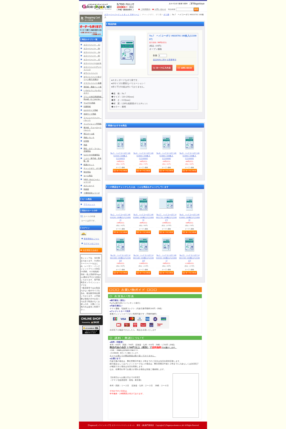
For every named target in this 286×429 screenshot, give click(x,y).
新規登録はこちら (91, 239)
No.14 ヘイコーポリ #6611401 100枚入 (143, 258)
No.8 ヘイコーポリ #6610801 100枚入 (166, 156)
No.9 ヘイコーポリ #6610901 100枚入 (189, 156)
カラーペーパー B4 (92, 49)
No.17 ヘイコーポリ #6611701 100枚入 (166, 217)
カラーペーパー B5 (92, 56)
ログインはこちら (91, 243)
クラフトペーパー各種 (92, 83)
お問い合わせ (160, 9)
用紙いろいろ (89, 138)
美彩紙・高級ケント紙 (92, 87)
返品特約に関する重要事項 (164, 60)
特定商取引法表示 (90, 250)
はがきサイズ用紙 (91, 110)
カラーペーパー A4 (92, 52)
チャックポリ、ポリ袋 (92, 168)
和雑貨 (86, 189)
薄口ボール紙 (89, 134)
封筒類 (86, 141)
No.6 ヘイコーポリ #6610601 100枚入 (143, 156)
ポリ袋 (166, 14)
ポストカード (89, 186)
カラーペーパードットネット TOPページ (121, 14)
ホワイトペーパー (91, 73)
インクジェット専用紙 (92, 124)
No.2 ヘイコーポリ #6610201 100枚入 (120, 217)
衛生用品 (87, 172)
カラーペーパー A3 (92, 45)
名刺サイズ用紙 (90, 114)
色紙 (85, 145)
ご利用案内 (145, 9)
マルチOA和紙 (89, 103)
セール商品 (88, 176)
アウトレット (89, 204)
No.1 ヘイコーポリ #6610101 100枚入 (166, 258)
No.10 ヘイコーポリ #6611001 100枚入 (120, 258)
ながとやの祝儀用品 (92, 155)
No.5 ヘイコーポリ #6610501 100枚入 (120, 156)
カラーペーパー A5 (92, 60)
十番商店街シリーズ (92, 193)
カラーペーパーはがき (92, 63)
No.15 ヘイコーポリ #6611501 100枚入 (189, 258)
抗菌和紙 (87, 107)
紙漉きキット (89, 165)
